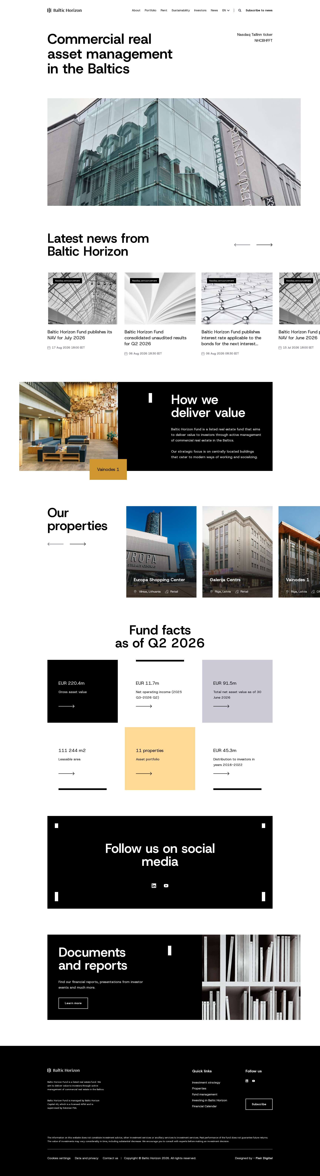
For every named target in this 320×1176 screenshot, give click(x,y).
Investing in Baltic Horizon (209, 1100)
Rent (164, 10)
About (136, 10)
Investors (200, 10)
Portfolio (150, 10)
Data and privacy (86, 1158)
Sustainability (181, 10)
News (214, 10)
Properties (199, 1088)
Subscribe (259, 1104)
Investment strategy (206, 1082)
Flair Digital (264, 1158)
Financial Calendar (204, 1106)
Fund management (204, 1094)
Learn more (73, 1003)
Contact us (110, 1158)
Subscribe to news (259, 10)
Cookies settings (59, 1158)
